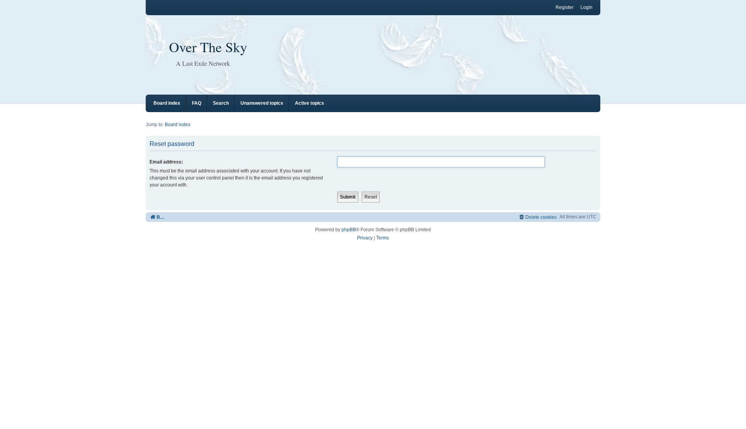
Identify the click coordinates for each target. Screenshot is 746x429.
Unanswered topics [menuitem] (262, 103)
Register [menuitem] (564, 7)
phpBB (349, 229)
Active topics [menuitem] (309, 103)
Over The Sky (208, 46)
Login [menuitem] (586, 7)
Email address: (166, 162)
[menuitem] (537, 217)
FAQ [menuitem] (196, 103)
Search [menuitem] (221, 103)
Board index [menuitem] (166, 103)
